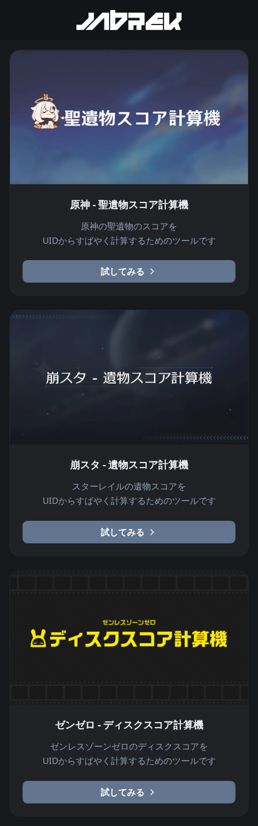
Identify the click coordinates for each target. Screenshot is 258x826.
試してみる (123, 271)
